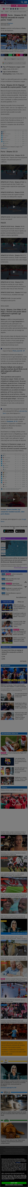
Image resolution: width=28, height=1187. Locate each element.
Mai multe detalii (18, 1162)
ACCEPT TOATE (14, 1182)
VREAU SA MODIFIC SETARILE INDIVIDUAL (14, 1184)
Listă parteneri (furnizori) (5, 1180)
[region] (14, 1170)
